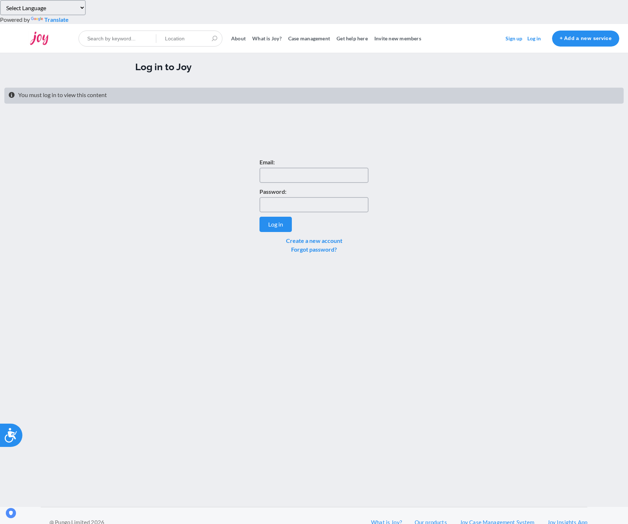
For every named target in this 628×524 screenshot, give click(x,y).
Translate (56, 19)
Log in (534, 38)
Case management (309, 38)
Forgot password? (314, 249)
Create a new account (314, 240)
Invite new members (397, 38)
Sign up (514, 38)
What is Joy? (267, 38)
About (238, 38)
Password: (272, 191)
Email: (267, 162)
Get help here (352, 38)
